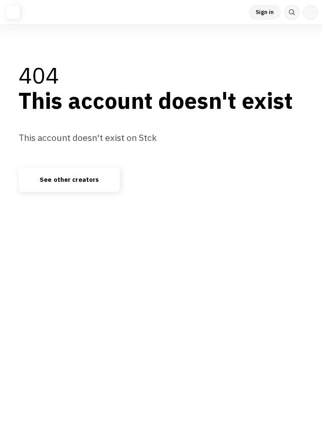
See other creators (69, 180)
